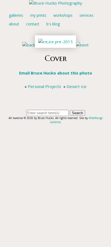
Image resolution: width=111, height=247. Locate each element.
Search (77, 113)
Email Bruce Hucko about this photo (55, 73)
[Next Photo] (82, 45)
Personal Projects (44, 86)
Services (86, 15)
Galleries (16, 15)
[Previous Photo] (28, 45)
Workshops (62, 15)
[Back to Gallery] (55, 45)
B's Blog (53, 23)
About (14, 23)
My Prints (38, 15)
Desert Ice (76, 86)
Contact (32, 23)
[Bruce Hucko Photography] (55, 3)
